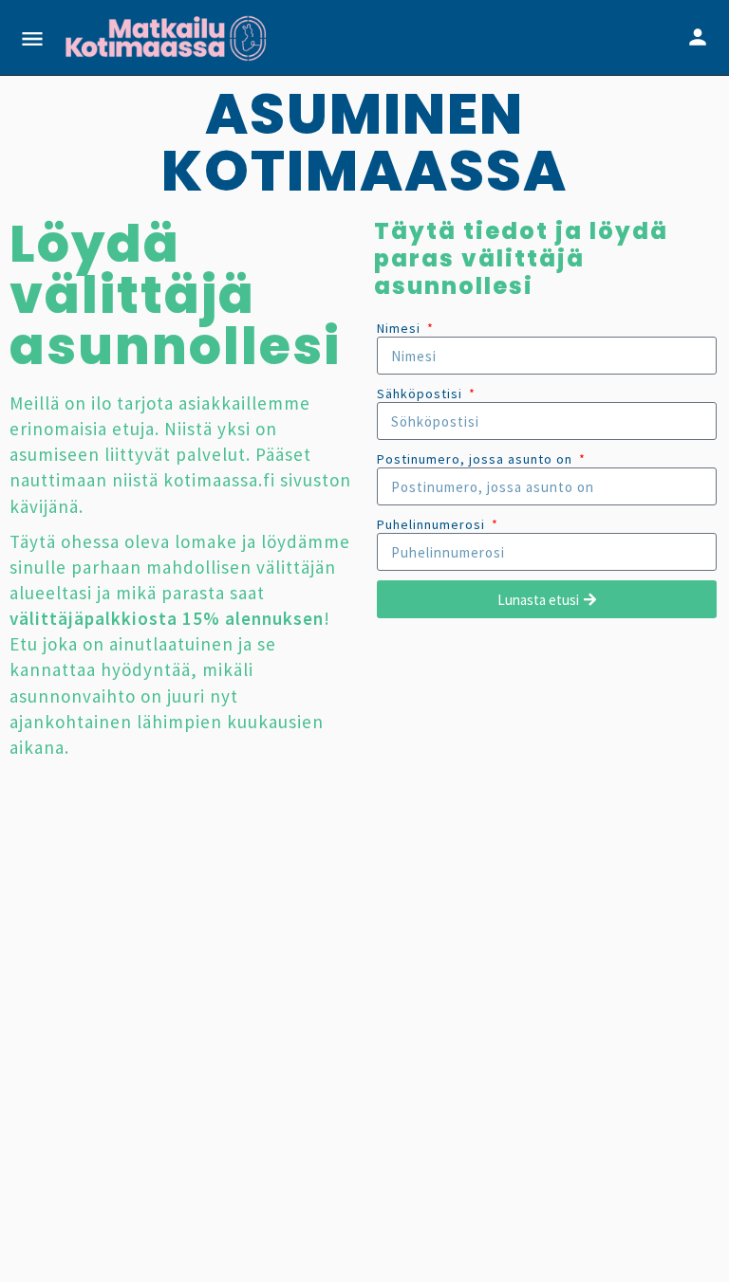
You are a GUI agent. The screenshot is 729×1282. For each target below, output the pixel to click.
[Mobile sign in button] (697, 37)
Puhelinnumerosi (433, 524)
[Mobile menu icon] (32, 38)
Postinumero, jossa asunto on (476, 458)
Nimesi (400, 328)
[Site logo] (168, 38)
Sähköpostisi (421, 393)
